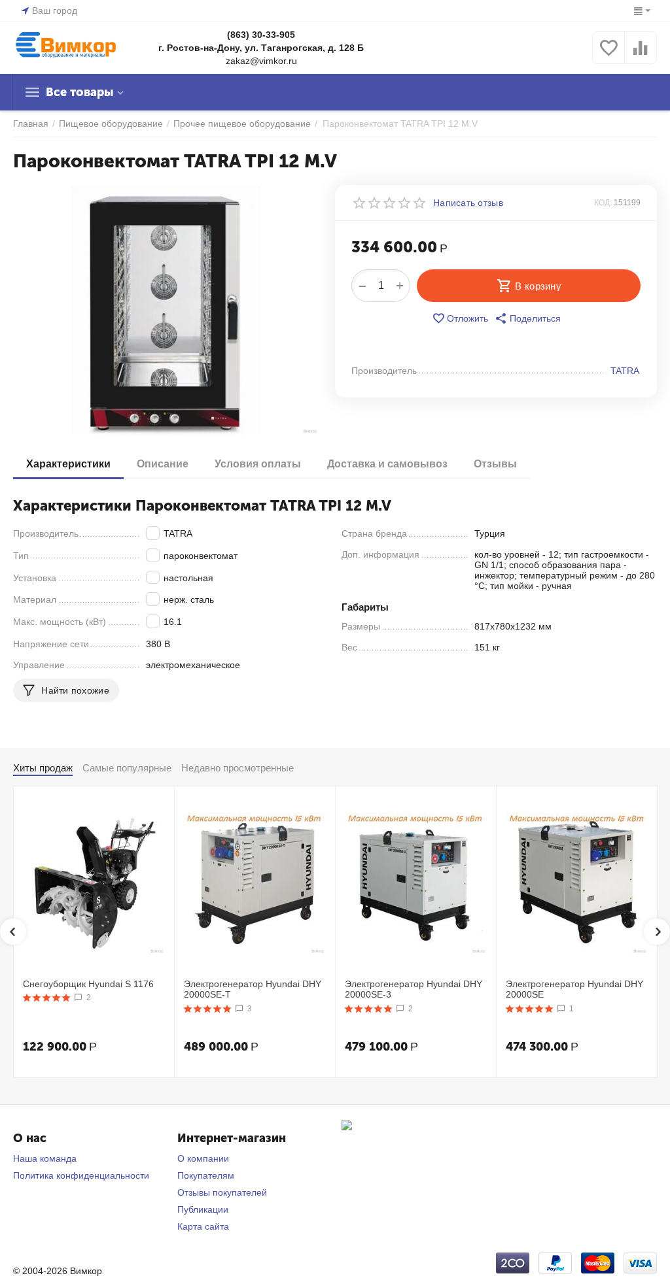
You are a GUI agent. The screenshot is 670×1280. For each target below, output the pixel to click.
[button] (528, 318)
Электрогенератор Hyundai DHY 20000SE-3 (413, 989)
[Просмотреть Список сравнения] (640, 55)
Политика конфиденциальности (81, 1175)
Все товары (79, 92)
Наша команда (45, 1158)
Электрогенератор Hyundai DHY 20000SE (574, 989)
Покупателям (205, 1175)
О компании (203, 1158)
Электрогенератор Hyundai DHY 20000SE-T (252, 989)
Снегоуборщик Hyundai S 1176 (88, 984)
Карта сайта (203, 1226)
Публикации (202, 1209)
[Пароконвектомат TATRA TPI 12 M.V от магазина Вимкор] (166, 310)
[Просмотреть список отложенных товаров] (608, 55)
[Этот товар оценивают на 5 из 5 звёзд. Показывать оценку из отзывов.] (47, 997)
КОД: (603, 202)
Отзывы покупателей (222, 1192)
